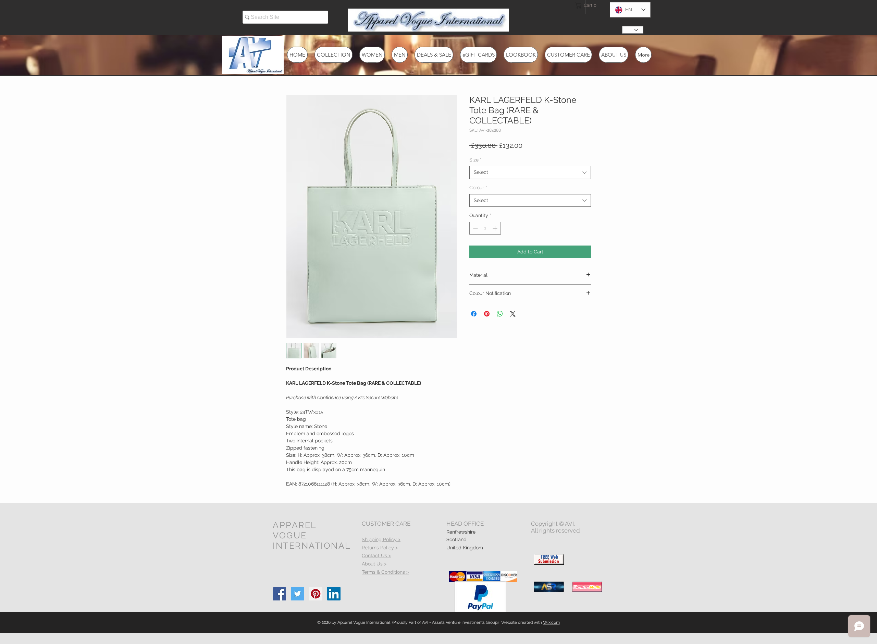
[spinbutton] (485, 228)
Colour (478, 187)
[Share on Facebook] (474, 314)
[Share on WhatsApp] (500, 314)
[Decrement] (474, 228)
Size (475, 160)
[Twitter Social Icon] (297, 593)
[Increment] (495, 228)
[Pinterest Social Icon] (315, 593)
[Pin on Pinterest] (487, 314)
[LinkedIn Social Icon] (334, 593)
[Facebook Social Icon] (279, 593)
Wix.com (551, 622)
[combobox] (530, 172)
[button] (587, 5)
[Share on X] (513, 314)
